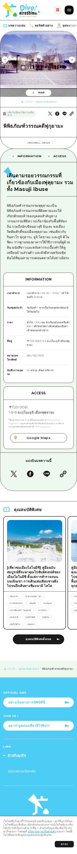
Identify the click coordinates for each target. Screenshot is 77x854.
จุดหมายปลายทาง (46, 101)
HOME (29, 101)
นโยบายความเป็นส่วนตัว (42, 831)
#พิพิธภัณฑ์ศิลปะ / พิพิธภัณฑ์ (38, 143)
